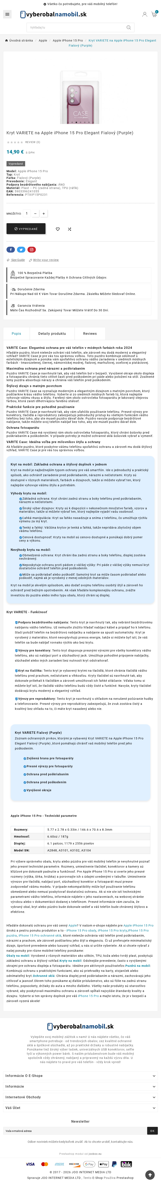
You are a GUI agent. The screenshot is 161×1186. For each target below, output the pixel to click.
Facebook (10, 250)
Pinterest (31, 250)
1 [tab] (68, 122)
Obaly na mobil (17, 955)
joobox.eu (95, 1153)
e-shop (97, 1177)
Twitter (21, 250)
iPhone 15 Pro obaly (81, 930)
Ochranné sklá (44, 975)
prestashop (125, 1177)
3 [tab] (76, 122)
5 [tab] (85, 122)
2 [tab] (72, 122)
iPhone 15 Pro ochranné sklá (40, 935)
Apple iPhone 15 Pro (138, 925)
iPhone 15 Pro (88, 996)
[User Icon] (144, 14)
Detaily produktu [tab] (52, 334)
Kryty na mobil (71, 960)
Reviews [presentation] (90, 334)
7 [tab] (93, 122)
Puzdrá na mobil (137, 965)
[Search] (129, 27)
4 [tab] (80, 122)
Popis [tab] (16, 334)
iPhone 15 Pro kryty (112, 930)
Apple (73, 925)
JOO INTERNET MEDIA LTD (61, 1177)
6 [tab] (89, 122)
